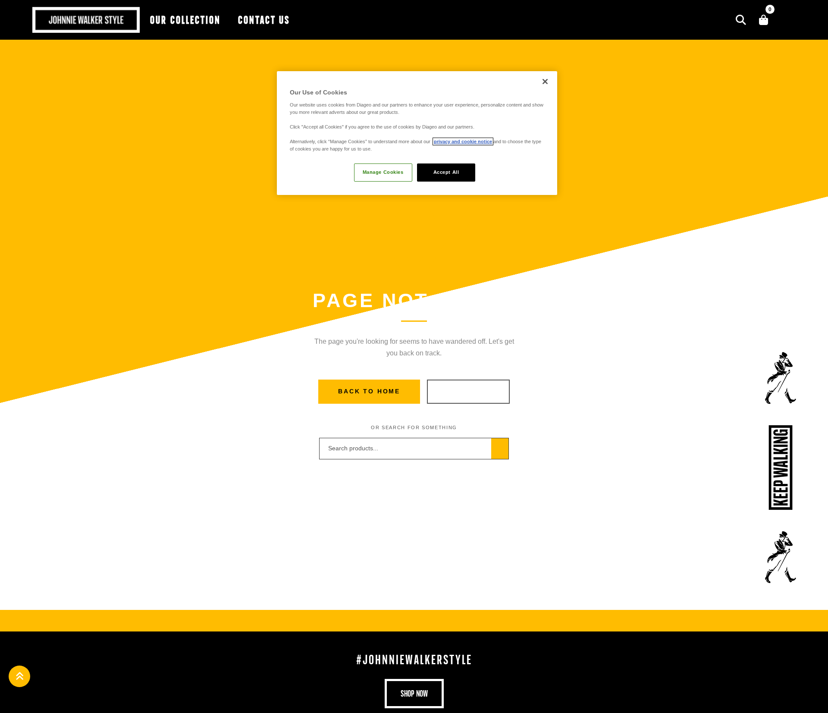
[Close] (545, 81)
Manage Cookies (383, 172)
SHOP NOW (468, 391)
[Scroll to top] (19, 676)
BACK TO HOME (369, 391)
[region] (417, 133)
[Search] (741, 19)
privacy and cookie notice (463, 141)
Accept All (446, 172)
